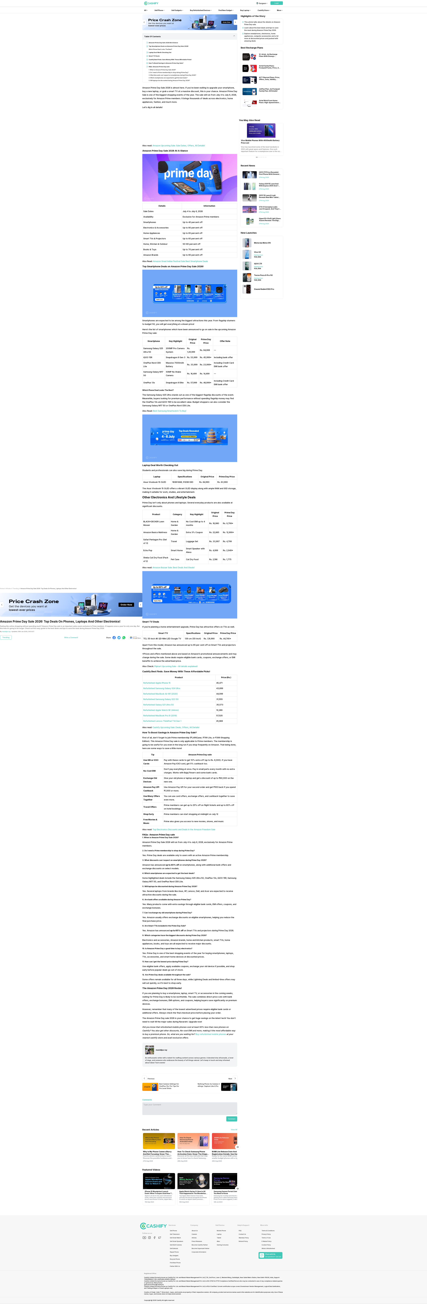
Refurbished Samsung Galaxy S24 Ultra (161, 688)
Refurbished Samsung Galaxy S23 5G (160, 699)
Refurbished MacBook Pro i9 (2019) (160, 715)
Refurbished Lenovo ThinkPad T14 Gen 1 (162, 721)
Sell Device (220, 1225)
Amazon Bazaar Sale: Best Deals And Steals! (174, 567)
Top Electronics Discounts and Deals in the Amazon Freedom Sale (184, 829)
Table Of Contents (152, 36)
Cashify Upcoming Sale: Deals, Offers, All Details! (176, 727)
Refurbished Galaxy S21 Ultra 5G (158, 705)
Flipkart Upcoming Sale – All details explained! (176, 666)
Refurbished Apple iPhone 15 (156, 683)
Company (194, 1225)
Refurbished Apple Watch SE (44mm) (161, 710)
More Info (264, 1225)
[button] (276, 3)
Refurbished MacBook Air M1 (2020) (160, 694)
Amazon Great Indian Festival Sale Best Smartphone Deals (180, 261)
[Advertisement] (189, 126)
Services (172, 1225)
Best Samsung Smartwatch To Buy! (169, 411)
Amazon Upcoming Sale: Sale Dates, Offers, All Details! (179, 145)
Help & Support (243, 1225)
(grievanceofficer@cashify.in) (154, 1284)
